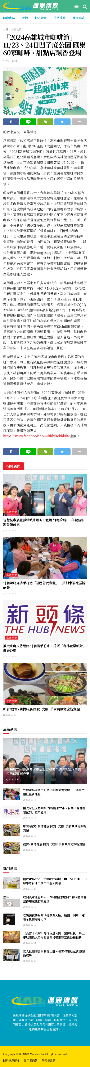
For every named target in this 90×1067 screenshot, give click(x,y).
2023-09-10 (30, 888)
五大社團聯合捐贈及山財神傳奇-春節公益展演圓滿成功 (54, 953)
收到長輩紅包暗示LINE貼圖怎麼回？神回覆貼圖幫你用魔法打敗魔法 (54, 899)
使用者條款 (30, 1060)
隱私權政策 (48, 1060)
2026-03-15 (10, 530)
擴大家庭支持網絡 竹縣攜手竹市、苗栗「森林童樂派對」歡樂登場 (44, 648)
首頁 (5, 29)
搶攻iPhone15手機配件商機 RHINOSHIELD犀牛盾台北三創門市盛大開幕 (55, 881)
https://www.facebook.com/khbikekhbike (36, 436)
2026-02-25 (30, 960)
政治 (25, 18)
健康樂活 (78, 18)
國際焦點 (9, 18)
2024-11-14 (10, 61)
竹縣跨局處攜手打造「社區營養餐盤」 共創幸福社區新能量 (44, 585)
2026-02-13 (30, 906)
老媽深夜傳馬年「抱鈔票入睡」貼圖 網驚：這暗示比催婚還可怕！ (54, 917)
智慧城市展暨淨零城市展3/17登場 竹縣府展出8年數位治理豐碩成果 (44, 522)
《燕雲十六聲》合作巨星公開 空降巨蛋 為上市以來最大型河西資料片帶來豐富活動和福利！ (54, 935)
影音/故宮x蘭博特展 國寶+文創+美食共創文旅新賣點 (41, 709)
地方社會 (41, 18)
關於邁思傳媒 (11, 1060)
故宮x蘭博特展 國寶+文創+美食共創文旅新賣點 (54, 844)
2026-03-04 (30, 942)
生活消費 (60, 18)
